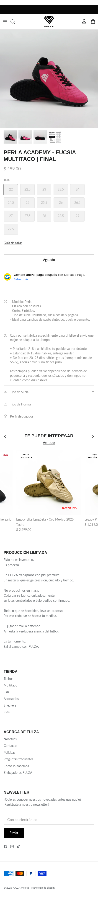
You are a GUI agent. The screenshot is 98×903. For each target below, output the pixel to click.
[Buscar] (15, 22)
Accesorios (11, 699)
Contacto (10, 746)
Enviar (14, 833)
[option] (49, 79)
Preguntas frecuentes (18, 759)
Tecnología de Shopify (43, 887)
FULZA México (21, 887)
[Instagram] (12, 846)
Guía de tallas (13, 243)
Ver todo (49, 443)
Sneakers (10, 705)
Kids (7, 712)
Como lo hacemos (16, 766)
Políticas (9, 752)
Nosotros (10, 739)
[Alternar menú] (5, 22)
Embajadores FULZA (18, 772)
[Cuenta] (83, 22)
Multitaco (10, 685)
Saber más (21, 279)
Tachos (8, 679)
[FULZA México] (49, 21)
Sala (6, 692)
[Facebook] (5, 846)
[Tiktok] (18, 846)
